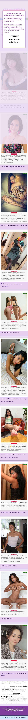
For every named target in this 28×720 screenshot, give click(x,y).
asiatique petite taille (20, 691)
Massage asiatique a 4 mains (10, 332)
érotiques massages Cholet (9, 698)
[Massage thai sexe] (14, 591)
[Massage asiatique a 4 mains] (14, 307)
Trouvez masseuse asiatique (14, 39)
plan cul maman (3, 682)
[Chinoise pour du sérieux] (14, 536)
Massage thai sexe (7, 618)
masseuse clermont (5, 700)
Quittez (14, 45)
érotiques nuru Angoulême (11, 691)
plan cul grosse (10, 681)
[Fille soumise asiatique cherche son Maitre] (14, 192)
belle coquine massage (16, 686)
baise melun (13, 690)
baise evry (6, 701)
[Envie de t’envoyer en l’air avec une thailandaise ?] (14, 251)
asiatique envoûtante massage (7, 694)
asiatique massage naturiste (20, 689)
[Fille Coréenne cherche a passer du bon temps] (14, 642)
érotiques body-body (14, 700)
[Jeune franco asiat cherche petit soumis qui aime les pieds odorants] (14, 425)
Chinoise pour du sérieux (8, 565)
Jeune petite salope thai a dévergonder (13, 166)
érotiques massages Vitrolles (20, 690)
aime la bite (15, 696)
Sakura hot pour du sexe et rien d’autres (13, 512)
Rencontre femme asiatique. (19, 708)
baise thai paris (3, 691)
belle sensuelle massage (5, 699)
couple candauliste (19, 717)
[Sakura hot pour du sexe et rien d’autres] (14, 482)
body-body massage (4, 686)
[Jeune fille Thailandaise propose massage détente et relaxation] (14, 362)
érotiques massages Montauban (15, 699)
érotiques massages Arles (12, 701)
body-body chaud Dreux (21, 701)
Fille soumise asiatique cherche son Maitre (14, 225)
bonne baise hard (18, 698)
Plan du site (14, 711)
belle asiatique (20, 696)
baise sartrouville (24, 698)
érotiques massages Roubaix (6, 690)
